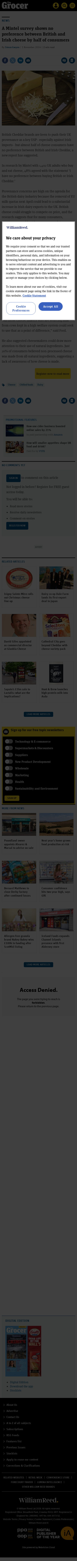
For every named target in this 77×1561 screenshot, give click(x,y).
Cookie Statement (34, 295)
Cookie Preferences (21, 308)
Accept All (50, 306)
